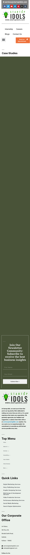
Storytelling (6, 455)
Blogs (7, 34)
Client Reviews (6, 463)
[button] (3, 39)
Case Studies (6, 459)
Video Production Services (11, 497)
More (4, 468)
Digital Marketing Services (11, 484)
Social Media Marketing (10, 503)
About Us (5, 446)
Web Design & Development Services (12, 493)
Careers (19, 29)
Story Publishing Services (11, 487)
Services (5, 450)
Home (4, 442)
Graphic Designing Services (12, 490)
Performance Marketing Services (13, 500)
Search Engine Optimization (12, 506)
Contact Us (17, 34)
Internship (9, 29)
